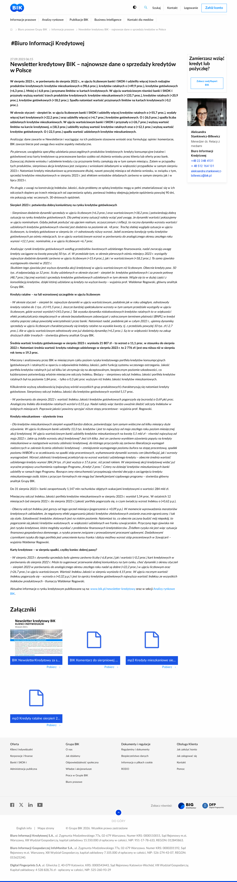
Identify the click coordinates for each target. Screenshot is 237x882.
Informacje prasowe (23, 19)
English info (24, 828)
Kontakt (172, 7)
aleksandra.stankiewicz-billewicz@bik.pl (206, 173)
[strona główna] (11, 29)
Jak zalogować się (187, 756)
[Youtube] (39, 805)
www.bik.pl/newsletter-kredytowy (112, 588)
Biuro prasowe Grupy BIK (32, 29)
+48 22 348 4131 (202, 161)
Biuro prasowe (74, 782)
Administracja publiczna (23, 769)
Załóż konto (214, 8)
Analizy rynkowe (53, 19)
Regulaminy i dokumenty (135, 749)
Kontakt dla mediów (140, 19)
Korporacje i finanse (21, 756)
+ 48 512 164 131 (202, 166)
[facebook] (13, 805)
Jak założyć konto (187, 749)
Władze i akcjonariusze (79, 769)
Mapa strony (46, 828)
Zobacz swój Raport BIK (207, 83)
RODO (125, 769)
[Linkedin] (31, 805)
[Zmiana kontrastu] (134, 7)
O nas (69, 749)
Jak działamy (73, 756)
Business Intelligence (107, 19)
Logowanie (191, 7)
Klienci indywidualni (21, 749)
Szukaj (156, 7)
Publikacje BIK (79, 19)
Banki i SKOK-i (18, 762)
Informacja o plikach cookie (137, 762)
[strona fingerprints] (213, 806)
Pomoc (181, 769)
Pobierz (54, 667)
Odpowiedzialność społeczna (82, 762)
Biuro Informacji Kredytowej (49, 43)
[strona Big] (187, 806)
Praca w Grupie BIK (77, 775)
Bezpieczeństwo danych (134, 756)
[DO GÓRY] (118, 812)
